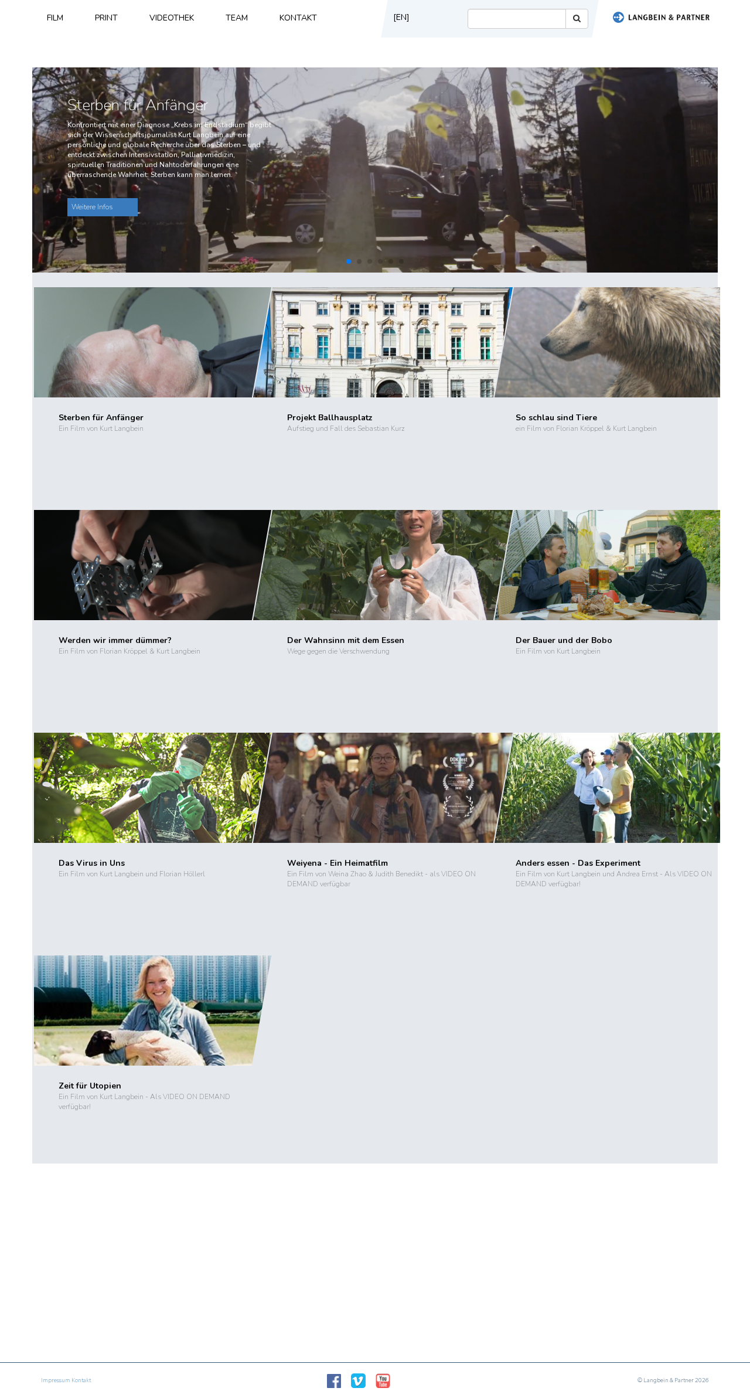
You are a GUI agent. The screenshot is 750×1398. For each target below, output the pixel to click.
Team (237, 17)
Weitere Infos (91, 207)
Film (55, 17)
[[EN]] (400, 34)
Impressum (55, 1380)
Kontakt (298, 17)
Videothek (171, 17)
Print (106, 17)
